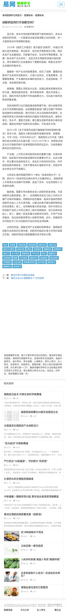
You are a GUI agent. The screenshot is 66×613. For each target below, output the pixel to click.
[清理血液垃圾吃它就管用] (11, 591)
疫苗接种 (7, 258)
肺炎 (44, 253)
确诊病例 (54, 258)
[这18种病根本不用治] (11, 536)
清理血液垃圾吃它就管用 (34, 587)
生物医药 (37, 249)
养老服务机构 (29, 262)
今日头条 (35, 253)
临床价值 (21, 249)
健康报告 (7, 266)
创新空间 (42, 245)
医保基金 (44, 258)
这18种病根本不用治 (32, 532)
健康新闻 (28, 15)
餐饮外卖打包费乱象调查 (23, 274)
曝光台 (6, 253)
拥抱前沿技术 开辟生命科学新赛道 (22, 394)
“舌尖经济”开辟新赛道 (16, 443)
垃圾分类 (17, 262)
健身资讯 (33, 258)
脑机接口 (51, 262)
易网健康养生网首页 (12, 15)
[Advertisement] (33, 317)
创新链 (12, 245)
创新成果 (32, 245)
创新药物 (21, 245)
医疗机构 (41, 262)
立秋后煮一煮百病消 (32, 545)
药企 (5, 245)
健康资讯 (52, 253)
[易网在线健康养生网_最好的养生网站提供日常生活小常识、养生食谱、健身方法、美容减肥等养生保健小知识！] (17, 3)
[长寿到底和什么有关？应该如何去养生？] (11, 577)
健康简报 (25, 253)
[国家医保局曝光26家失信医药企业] (11, 416)
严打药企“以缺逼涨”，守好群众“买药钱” (26, 461)
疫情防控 (57, 249)
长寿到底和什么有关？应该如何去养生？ (40, 574)
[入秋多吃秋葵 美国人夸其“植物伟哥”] (11, 563)
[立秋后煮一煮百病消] (11, 549)
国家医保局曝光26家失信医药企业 (39, 412)
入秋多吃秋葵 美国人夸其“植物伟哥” (40, 559)
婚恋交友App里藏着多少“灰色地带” (28, 278)
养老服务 (7, 262)
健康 (15, 258)
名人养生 (15, 253)
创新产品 (52, 245)
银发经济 (17, 266)
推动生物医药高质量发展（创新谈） (23, 514)
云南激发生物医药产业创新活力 (21, 425)
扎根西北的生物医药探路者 (18, 478)
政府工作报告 (8, 249)
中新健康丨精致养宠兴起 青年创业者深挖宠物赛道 (31, 496)
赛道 (29, 249)
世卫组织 (23, 258)
